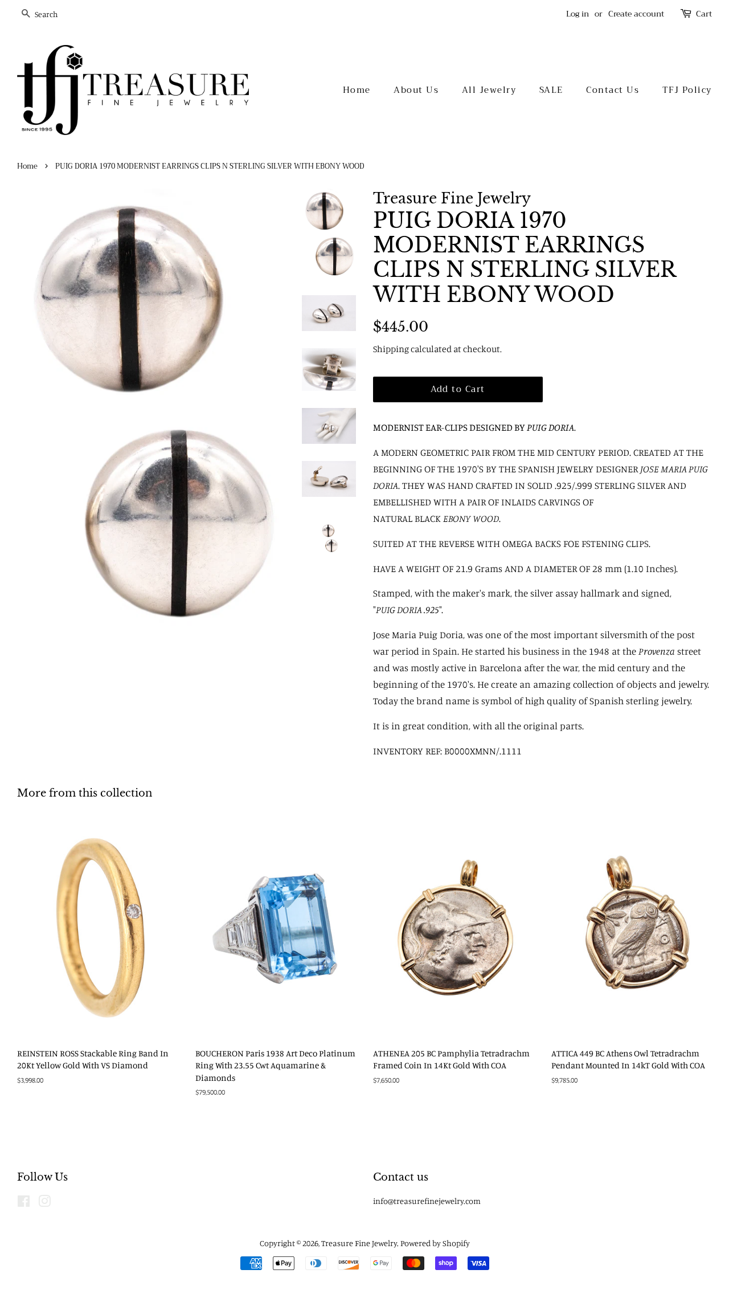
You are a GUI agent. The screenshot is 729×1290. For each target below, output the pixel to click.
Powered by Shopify (435, 1243)
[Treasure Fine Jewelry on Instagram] (44, 1203)
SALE (551, 90)
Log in (577, 14)
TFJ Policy (687, 90)
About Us (416, 90)
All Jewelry (489, 90)
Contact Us (612, 90)
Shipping (391, 348)
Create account (636, 14)
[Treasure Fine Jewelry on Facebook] (23, 1203)
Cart (704, 14)
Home (357, 90)
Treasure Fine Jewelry (359, 1243)
